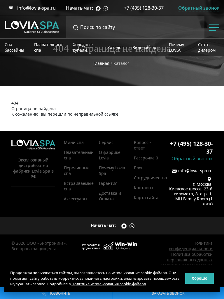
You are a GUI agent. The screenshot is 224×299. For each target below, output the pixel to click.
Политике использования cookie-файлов (108, 283)
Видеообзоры (146, 47)
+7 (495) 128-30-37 (144, 8)
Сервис (106, 142)
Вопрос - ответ (142, 145)
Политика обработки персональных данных (190, 257)
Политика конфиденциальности (191, 245)
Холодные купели (83, 47)
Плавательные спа (49, 47)
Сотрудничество (150, 177)
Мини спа (74, 142)
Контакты (143, 187)
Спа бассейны (14, 47)
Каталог (115, 47)
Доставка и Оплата (110, 195)
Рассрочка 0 (146, 158)
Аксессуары (75, 198)
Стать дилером (207, 47)
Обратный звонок (192, 158)
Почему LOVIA (176, 47)
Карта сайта (146, 197)
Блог (138, 168)
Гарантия (108, 183)
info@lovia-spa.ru (36, 8)
